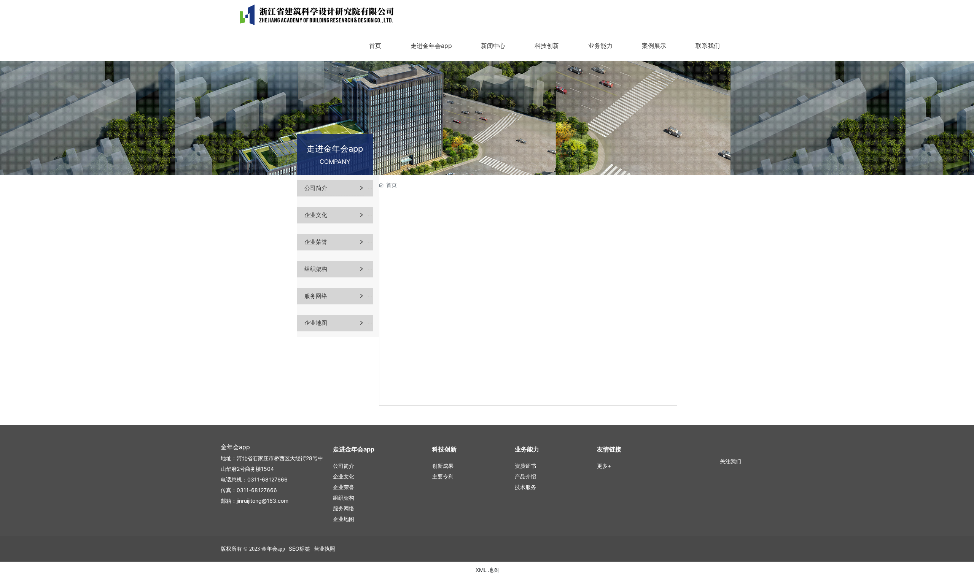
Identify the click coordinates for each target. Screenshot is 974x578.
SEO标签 (299, 548)
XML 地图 (487, 570)
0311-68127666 (267, 479)
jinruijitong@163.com (262, 500)
